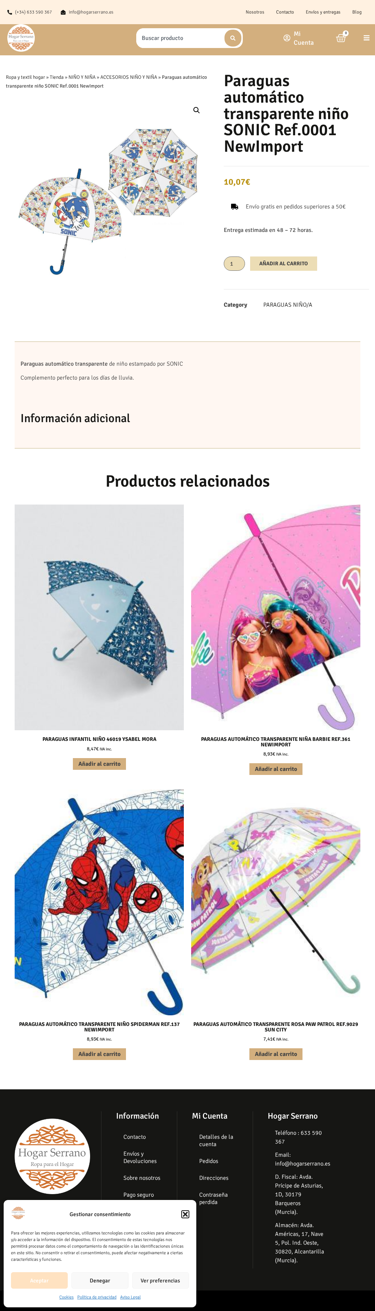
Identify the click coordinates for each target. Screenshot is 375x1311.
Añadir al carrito (283, 263)
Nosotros (255, 12)
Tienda (57, 77)
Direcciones (214, 1178)
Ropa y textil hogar (25, 77)
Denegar (100, 1280)
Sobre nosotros (141, 1178)
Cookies (66, 1297)
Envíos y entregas (323, 12)
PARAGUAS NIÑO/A (287, 305)
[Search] (233, 38)
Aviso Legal (130, 1297)
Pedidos (208, 1161)
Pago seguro (138, 1195)
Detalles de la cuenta (216, 1140)
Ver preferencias (160, 1280)
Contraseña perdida (213, 1198)
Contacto (285, 12)
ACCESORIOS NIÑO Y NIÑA (128, 77)
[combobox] (179, 38)
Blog (357, 12)
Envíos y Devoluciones (140, 1157)
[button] (185, 1214)
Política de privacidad (96, 1297)
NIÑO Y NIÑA (82, 77)
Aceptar (39, 1280)
